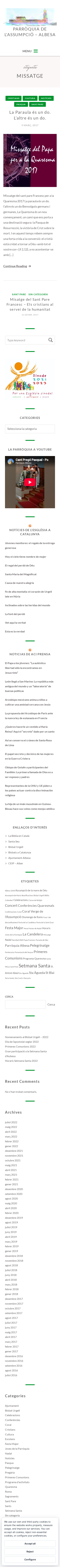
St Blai (50, 973)
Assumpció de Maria (13, 895)
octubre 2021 (12, 1160)
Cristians (13, 98)
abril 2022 (11, 1131)
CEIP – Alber (15, 863)
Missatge (47, 935)
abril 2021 (11, 1169)
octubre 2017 (12, 1308)
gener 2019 (11, 1251)
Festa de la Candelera (27, 922)
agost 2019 (11, 1222)
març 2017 (11, 1341)
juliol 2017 (11, 1322)
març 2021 (11, 1174)
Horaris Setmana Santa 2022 (21, 1060)
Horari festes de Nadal (33, 928)
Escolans (10, 1439)
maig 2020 (11, 1203)
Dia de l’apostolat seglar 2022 (22, 1041)
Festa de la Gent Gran (45, 922)
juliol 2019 (11, 1227)
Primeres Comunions (17, 1477)
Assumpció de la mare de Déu (31, 890)
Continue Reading (15, 266)
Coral (19, 912)
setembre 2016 (13, 1365)
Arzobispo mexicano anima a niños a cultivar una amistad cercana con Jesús (27, 702)
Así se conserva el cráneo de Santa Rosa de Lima (28, 743)
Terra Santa (9, 978)
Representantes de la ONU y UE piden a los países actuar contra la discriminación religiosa (29, 790)
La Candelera (33, 934)
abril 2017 (11, 1336)
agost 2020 (11, 1198)
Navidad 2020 (17, 940)
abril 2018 (11, 1279)
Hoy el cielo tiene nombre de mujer (25, 556)
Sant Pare (38, 104)
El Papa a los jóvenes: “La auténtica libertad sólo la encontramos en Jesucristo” (25, 667)
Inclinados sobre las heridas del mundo (27, 605)
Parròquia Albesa (17, 945)
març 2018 (11, 1284)
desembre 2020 (14, 1189)
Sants (8, 1505)
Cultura (30, 98)
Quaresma (40, 958)
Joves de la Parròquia (13, 935)
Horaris (46, 928)
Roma (8, 1491)
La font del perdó (15, 613)
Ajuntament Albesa (19, 857)
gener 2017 (11, 1351)
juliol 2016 (11, 1375)
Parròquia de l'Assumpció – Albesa (30, 31)
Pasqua (21, 104)
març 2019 (11, 1241)
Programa (28, 958)
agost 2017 (11, 1317)
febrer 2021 (11, 1179)
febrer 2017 (11, 1346)
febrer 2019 (11, 1246)
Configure (30, 1559)
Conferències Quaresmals (36, 905)
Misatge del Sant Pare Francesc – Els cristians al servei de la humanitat (30, 304)
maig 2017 (11, 1332)
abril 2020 (11, 1208)
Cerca (9, 996)
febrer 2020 (11, 1212)
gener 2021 (11, 1184)
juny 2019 (10, 1231)
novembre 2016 (14, 1360)
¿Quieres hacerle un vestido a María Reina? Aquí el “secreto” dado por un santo (29, 729)
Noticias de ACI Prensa (30, 654)
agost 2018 (11, 1265)
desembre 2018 (14, 1255)
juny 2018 (10, 1274)
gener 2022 (11, 1146)
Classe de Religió (35, 900)
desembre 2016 (14, 1356)
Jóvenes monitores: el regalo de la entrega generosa (30, 545)
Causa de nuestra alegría (19, 582)
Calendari (9, 900)
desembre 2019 (14, 1217)
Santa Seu (14, 841)
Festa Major (14, 928)
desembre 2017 (14, 1298)
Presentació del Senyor (24, 952)
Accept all (30, 1543)
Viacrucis (27, 978)
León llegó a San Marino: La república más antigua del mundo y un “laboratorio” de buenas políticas (29, 686)
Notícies (46, 98)
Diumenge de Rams (32, 917)
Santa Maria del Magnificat (20, 574)
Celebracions (21, 899)
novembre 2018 (14, 1260)
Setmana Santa (34, 965)
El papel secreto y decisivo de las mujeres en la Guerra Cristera (29, 756)
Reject (30, 1551)
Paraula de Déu (42, 940)
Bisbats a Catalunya (19, 852)
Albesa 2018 (10, 891)
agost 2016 (11, 1370)
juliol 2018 (11, 1270)
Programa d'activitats (17, 1482)
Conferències (12, 1419)
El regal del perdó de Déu (19, 565)
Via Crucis (19, 978)
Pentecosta (9, 952)
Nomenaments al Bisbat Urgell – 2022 (26, 1037)
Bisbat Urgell (15, 846)
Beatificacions (27, 895)
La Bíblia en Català (18, 835)
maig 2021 (11, 1165)
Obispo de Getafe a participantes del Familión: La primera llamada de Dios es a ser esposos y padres (29, 772)
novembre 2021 (14, 1155)
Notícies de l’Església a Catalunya (30, 532)
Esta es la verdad (15, 631)
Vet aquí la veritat (15, 622)
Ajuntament (12, 1405)
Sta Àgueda (37, 973)
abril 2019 (11, 1236)
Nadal (8, 939)
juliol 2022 (11, 1122)
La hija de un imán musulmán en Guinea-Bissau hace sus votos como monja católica (29, 806)
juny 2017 (10, 1327)
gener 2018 (11, 1293)
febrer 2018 (11, 1289)
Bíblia (46, 895)
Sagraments (11, 1496)
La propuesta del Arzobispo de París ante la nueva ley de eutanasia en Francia (29, 716)
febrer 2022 (11, 1141)
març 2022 (11, 1136)
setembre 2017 (13, 1313)
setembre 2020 (13, 1193)
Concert (11, 905)
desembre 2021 (14, 1150)
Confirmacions (11, 912)
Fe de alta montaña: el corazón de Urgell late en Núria (28, 594)
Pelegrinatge (40, 945)
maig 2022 (11, 1126)
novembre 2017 (14, 1303)
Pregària (10, 1472)
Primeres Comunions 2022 (20, 1046)
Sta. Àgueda (23, 973)
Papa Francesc (29, 940)
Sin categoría (38, 294)
